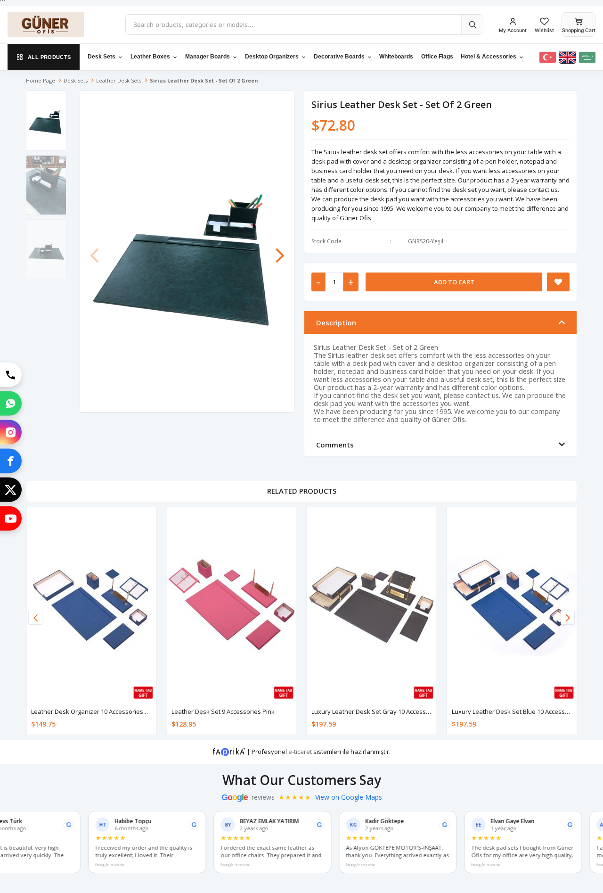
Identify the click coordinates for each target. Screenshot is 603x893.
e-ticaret (300, 751)
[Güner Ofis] (59, 24)
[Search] (472, 24)
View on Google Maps (348, 797)
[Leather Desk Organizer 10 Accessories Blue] (91, 604)
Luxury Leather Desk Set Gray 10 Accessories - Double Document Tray (411, 711)
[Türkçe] (547, 57)
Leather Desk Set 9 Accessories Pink (223, 711)
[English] (567, 57)
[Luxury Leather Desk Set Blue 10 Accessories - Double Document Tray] (512, 604)
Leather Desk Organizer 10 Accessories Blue (94, 711)
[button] (279, 250)
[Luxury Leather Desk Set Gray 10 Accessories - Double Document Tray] (372, 604)
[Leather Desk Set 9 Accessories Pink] (232, 604)
